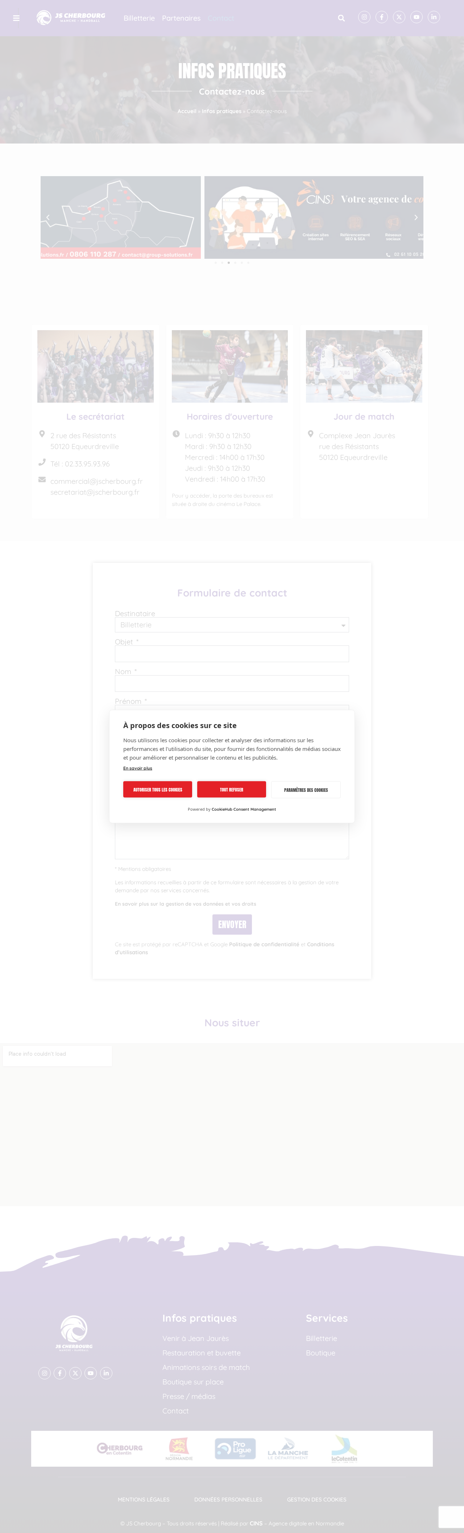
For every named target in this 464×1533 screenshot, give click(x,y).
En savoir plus (137, 768)
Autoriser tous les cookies (157, 789)
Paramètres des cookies (306, 789)
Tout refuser (231, 789)
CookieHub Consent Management (244, 809)
